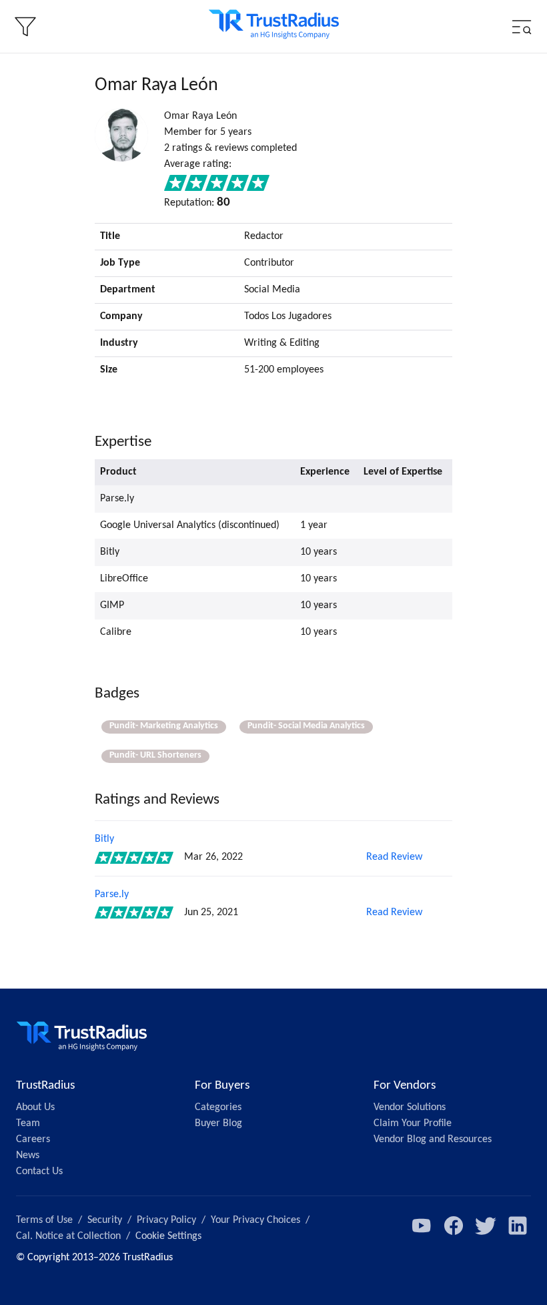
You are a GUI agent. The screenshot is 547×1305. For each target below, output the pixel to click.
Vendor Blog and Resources (433, 1139)
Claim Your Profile (413, 1123)
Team (28, 1123)
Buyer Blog (218, 1123)
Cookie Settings (168, 1236)
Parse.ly (112, 894)
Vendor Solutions (410, 1107)
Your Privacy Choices (255, 1220)
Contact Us (39, 1171)
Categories (218, 1107)
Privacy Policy (166, 1220)
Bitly (104, 839)
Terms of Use (44, 1220)
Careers (33, 1139)
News (27, 1155)
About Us (35, 1107)
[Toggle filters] (25, 26)
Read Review (394, 857)
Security (104, 1220)
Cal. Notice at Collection (68, 1236)
